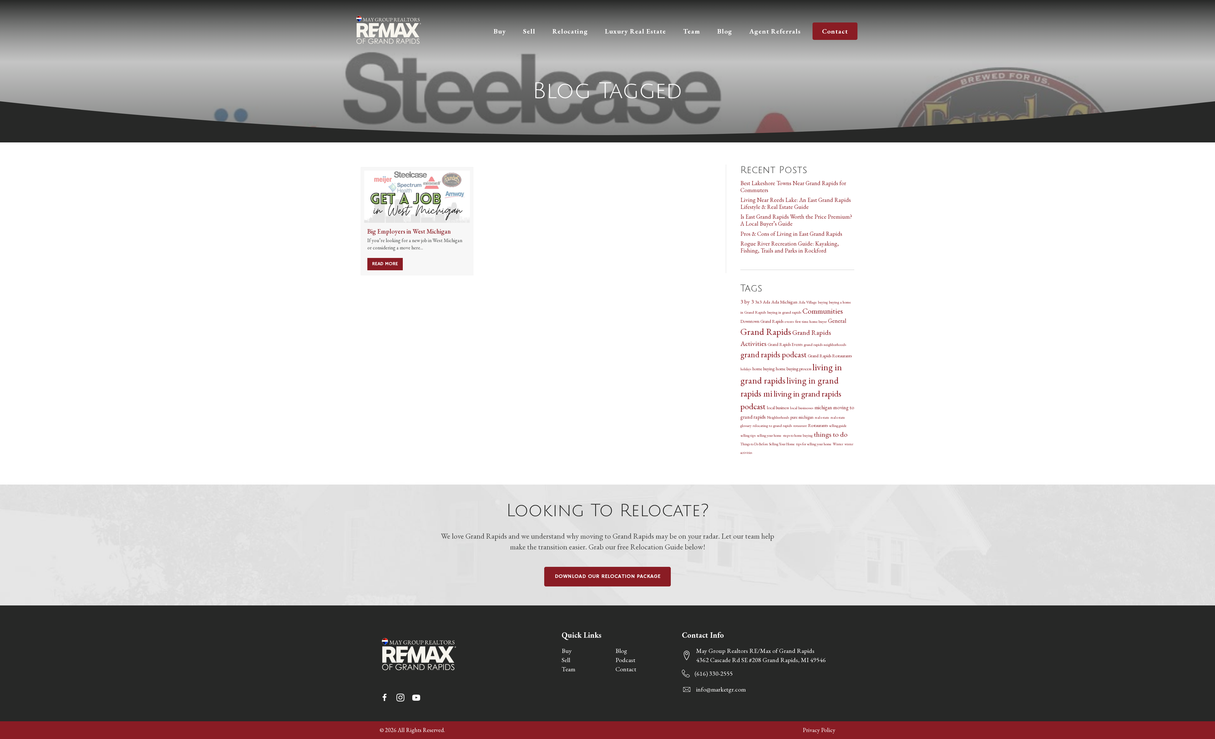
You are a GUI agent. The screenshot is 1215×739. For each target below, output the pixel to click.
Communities (822, 311)
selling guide (838, 425)
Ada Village (808, 302)
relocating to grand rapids (772, 425)
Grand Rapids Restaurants (830, 356)
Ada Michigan (784, 302)
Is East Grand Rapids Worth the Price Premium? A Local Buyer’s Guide (796, 220)
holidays (745, 369)
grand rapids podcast (773, 354)
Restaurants (818, 425)
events (789, 321)
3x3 (758, 302)
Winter (838, 444)
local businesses (801, 407)
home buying (763, 369)
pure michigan (801, 417)
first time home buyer (811, 321)
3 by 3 (747, 301)
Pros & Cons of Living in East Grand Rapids (791, 233)
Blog (621, 651)
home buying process (793, 369)
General (837, 320)
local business (778, 407)
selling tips (748, 435)
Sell (566, 660)
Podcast (625, 660)
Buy (567, 651)
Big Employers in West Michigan (409, 231)
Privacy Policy (819, 730)
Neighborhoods (778, 417)
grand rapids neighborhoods (825, 344)
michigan (823, 407)
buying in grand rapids (784, 312)
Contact (625, 669)
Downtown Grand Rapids (761, 321)
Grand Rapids (765, 331)
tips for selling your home (814, 444)
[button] (384, 697)
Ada (766, 302)
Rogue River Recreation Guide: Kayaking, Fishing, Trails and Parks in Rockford (789, 247)
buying (823, 302)
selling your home (769, 435)
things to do (831, 434)
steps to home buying (798, 435)
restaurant (800, 425)
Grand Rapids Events (785, 344)
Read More (387, 264)
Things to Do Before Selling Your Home (767, 444)
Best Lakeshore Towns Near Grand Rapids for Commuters (793, 186)
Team (568, 669)
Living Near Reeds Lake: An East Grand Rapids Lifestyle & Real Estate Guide (795, 203)
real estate (822, 417)
